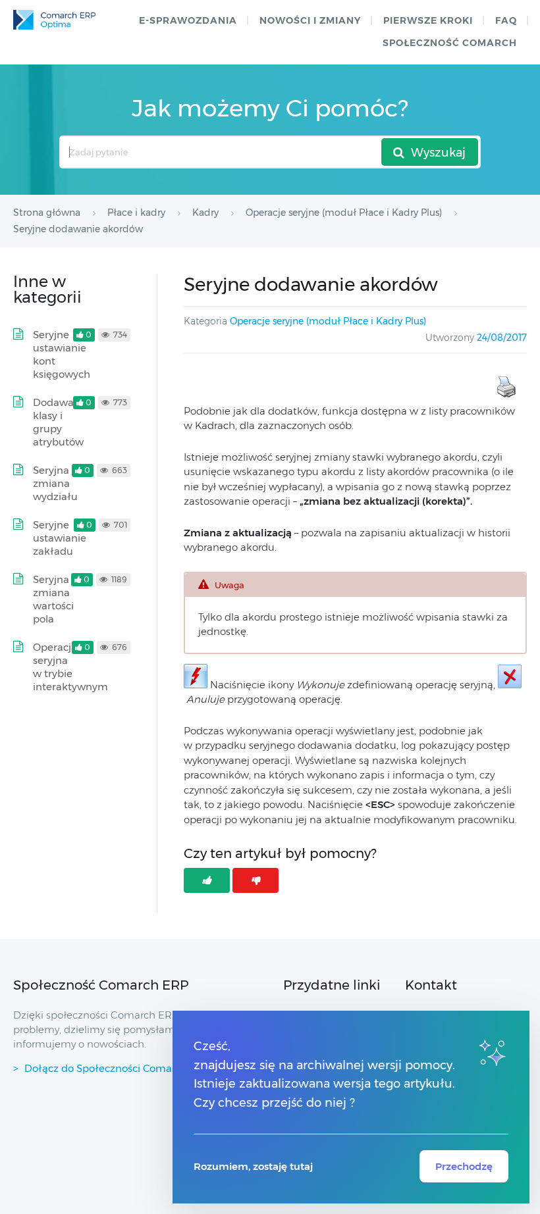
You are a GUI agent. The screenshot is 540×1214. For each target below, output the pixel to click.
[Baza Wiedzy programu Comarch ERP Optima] (54, 20)
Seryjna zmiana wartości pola (53, 599)
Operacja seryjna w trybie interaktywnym (70, 667)
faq (506, 20)
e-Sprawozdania (188, 20)
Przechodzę (464, 1166)
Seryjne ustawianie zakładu (59, 537)
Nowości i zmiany (310, 20)
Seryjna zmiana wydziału (55, 483)
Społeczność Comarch (450, 43)
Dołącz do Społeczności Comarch (106, 1068)
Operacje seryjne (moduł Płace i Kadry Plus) (328, 321)
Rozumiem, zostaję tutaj (253, 1166)
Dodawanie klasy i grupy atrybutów (61, 422)
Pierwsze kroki (428, 20)
